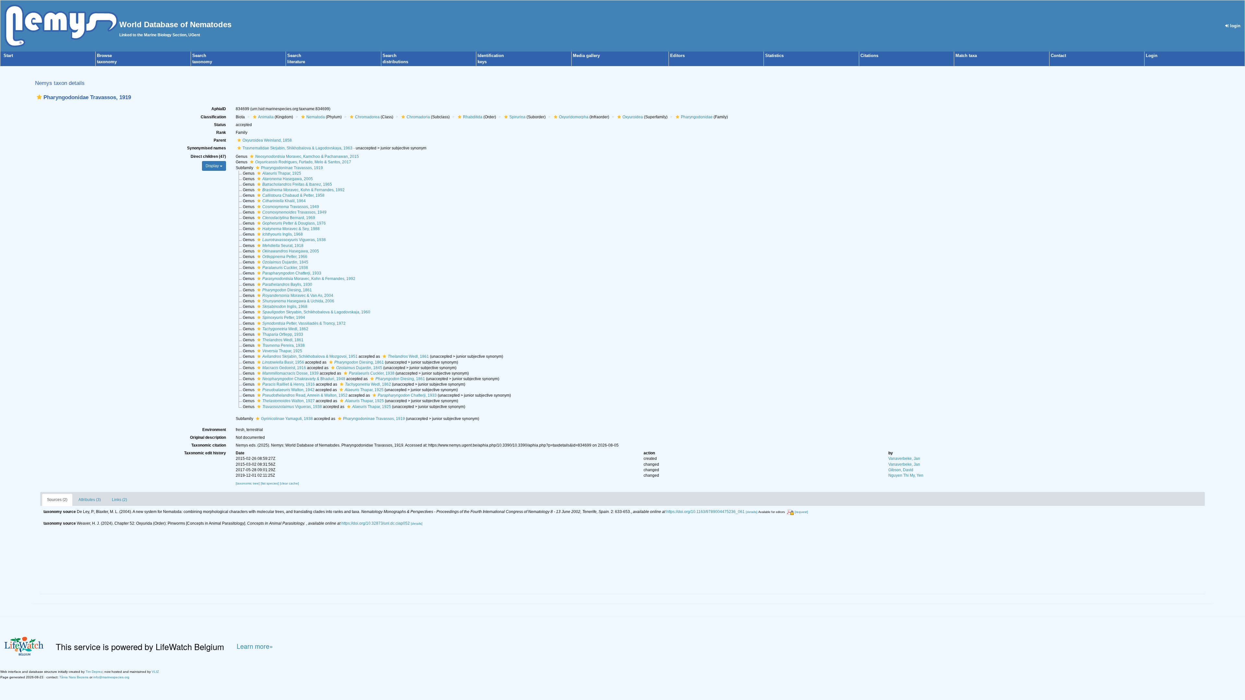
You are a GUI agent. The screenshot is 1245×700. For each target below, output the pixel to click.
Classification (213, 117)
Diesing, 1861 (287, 290)
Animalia (266, 117)
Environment (214, 429)
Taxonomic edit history (205, 453)
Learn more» (255, 646)
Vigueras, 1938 (294, 240)
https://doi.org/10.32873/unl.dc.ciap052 (375, 523)
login (1234, 25)
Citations (869, 55)
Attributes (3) (89, 499)
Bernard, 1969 (288, 218)
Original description (208, 437)
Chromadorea (367, 117)
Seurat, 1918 (282, 245)
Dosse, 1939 (290, 373)
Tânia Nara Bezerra (74, 677)
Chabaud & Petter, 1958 (293, 195)
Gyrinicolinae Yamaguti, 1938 (287, 418)
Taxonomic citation (208, 445)
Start (8, 55)
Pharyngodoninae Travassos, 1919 (292, 168)
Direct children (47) (208, 156)
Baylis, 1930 (287, 284)
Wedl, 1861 (282, 340)
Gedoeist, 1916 (284, 368)
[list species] (270, 483)
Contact (1058, 55)
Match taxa (966, 55)
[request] (801, 512)
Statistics (774, 55)
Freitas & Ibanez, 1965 (297, 184)
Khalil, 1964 (284, 201)
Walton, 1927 (288, 401)
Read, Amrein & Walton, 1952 (305, 395)
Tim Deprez (94, 671)
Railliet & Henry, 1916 (288, 384)
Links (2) (119, 499)
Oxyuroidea (632, 117)
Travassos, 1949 (290, 206)
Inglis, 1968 (282, 234)
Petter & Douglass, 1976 (294, 223)
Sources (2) (57, 499)
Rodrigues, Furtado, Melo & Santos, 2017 (303, 162)
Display (213, 166)
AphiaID (218, 109)
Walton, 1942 (288, 390)
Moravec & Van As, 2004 (297, 295)
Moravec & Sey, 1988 (291, 229)
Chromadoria (418, 117)
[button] (39, 97)
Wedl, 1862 (285, 329)
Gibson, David (900, 470)
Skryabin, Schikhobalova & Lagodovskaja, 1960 (316, 312)
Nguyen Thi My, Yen (905, 475)
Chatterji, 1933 (291, 273)
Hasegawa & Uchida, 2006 (298, 301)
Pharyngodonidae (697, 117)
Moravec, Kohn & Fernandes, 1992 (303, 190)
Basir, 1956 (283, 362)
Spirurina (517, 117)
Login (1151, 55)
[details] (751, 512)
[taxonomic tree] (248, 483)
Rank (221, 132)
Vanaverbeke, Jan (904, 458)
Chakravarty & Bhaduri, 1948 (303, 379)
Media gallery (586, 55)
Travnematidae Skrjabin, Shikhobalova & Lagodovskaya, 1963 (297, 148)
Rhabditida (472, 117)
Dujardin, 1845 (285, 262)
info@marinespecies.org (111, 677)
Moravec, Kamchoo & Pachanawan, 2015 (307, 156)
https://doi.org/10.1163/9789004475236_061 (705, 511)
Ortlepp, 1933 (282, 334)
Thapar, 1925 (281, 173)
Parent (220, 140)
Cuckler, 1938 (285, 267)
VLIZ (155, 671)
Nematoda (315, 117)
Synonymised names (206, 148)
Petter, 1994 (283, 317)
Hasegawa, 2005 (287, 179)
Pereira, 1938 (283, 345)
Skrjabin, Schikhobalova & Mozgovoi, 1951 (310, 356)
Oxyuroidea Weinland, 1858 (267, 140)
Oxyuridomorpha (573, 117)
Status (220, 124)
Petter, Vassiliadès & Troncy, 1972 (304, 323)
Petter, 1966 (284, 256)
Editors (677, 55)
